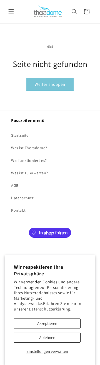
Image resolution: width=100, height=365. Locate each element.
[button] (11, 12)
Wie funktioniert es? (29, 160)
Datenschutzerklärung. (50, 309)
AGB (15, 185)
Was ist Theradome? (29, 147)
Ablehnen (47, 337)
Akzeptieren (47, 323)
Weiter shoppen (50, 84)
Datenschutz (22, 197)
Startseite (20, 135)
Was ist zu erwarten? (29, 172)
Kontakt (18, 210)
